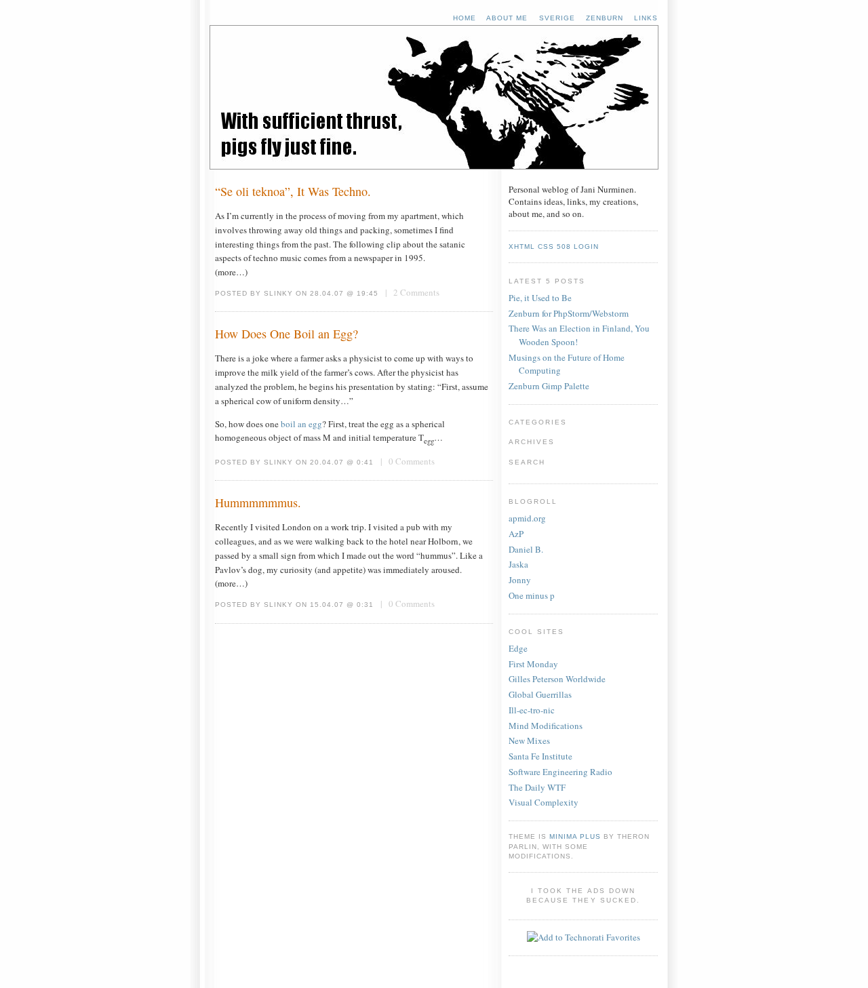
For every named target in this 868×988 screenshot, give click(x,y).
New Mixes (529, 740)
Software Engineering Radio (560, 772)
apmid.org (527, 518)
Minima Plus (575, 836)
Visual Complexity (543, 802)
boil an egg (301, 424)
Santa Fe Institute (540, 756)
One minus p (532, 595)
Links (646, 18)
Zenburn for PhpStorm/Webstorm (569, 313)
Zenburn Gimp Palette (549, 386)
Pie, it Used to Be (540, 298)
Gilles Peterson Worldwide (557, 679)
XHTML (522, 246)
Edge (518, 648)
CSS (546, 246)
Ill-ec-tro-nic (532, 710)
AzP (516, 534)
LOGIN (586, 246)
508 (564, 246)
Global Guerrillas (540, 694)
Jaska (518, 564)
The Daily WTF (537, 787)
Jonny (520, 580)
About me (507, 18)
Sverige (557, 18)
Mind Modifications (546, 725)
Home (464, 18)
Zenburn (604, 18)
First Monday (533, 664)
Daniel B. (526, 549)
